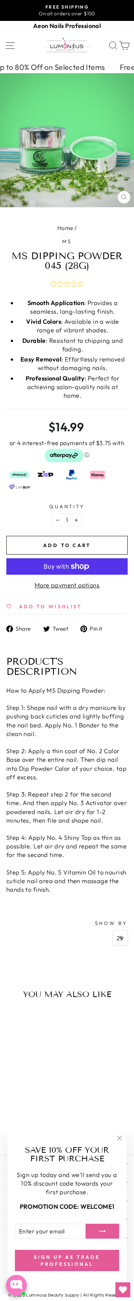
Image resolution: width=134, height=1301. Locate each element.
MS (67, 241)
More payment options (67, 585)
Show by (111, 923)
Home (65, 228)
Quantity (67, 506)
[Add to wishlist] (13, 1017)
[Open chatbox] (16, 1285)
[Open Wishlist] (122, 1289)
